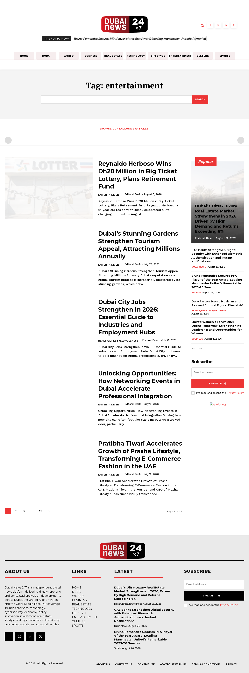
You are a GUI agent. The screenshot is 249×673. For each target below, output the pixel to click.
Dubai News (198, 266)
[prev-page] (8, 140)
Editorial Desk (133, 194)
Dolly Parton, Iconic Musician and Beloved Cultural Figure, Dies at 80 (121, 39)
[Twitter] (234, 25)
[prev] (198, 38)
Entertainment (109, 194)
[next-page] (49, 511)
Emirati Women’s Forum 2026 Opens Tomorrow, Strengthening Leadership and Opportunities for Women (216, 327)
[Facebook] (210, 25)
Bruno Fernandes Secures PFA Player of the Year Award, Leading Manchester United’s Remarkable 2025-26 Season (143, 637)
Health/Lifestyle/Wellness (118, 340)
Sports (196, 292)
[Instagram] (218, 25)
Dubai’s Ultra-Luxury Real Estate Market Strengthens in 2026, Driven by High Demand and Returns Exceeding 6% (142, 593)
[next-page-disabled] (240, 140)
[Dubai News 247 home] (124, 25)
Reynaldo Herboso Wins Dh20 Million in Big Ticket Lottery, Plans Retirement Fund (137, 175)
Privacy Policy (235, 392)
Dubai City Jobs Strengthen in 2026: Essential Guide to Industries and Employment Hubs (128, 317)
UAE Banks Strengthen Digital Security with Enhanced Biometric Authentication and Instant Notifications (216, 255)
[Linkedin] (226, 25)
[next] (204, 38)
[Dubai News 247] (122, 550)
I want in (215, 383)
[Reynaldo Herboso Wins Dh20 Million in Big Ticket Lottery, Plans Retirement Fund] (49, 188)
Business (197, 338)
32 (40, 511)
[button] (202, 26)
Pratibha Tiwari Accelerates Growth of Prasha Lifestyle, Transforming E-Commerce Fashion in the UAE (140, 455)
